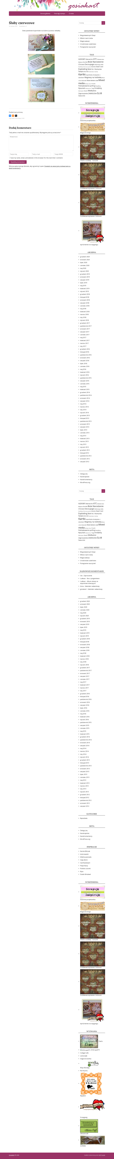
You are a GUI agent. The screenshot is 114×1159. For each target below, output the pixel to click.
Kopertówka (18, 118)
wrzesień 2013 (85, 424)
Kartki (13, 118)
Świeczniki (81, 96)
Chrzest (81, 64)
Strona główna (45, 14)
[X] (16, 116)
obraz (89, 83)
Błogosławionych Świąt (87, 35)
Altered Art (89, 59)
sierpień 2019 (84, 280)
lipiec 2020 (83, 262)
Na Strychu (84, 1071)
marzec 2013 (84, 441)
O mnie (71, 14)
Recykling (97, 86)
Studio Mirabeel (85, 874)
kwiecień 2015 (84, 389)
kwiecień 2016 (84, 372)
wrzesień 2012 (85, 459)
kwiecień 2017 (84, 340)
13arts (100, 1041)
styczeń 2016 (84, 375)
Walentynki (81, 91)
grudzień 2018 (85, 294)
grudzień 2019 (85, 274)
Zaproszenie (83, 93)
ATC (95, 59)
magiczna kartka (85, 1059)
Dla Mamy (80, 66)
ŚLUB (23, 118)
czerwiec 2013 (84, 433)
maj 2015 (83, 387)
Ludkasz (83, 578)
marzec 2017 (84, 343)
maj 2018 (83, 309)
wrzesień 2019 (85, 277)
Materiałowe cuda (92, 80)
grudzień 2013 (85, 415)
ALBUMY (81, 59)
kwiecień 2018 (84, 312)
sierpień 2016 (84, 361)
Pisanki (93, 83)
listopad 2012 (84, 453)
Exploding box (84, 69)
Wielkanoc (92, 90)
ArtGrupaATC (95, 1050)
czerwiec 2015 (84, 384)
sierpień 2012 (84, 462)
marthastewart (85, 863)
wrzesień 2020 (85, 260)
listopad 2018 (84, 297)
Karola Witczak (85, 851)
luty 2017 (83, 346)
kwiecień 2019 (84, 289)
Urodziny (98, 88)
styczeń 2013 (84, 447)
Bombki (85, 62)
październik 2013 (85, 421)
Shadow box (88, 88)
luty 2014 (83, 410)
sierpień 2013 (84, 427)
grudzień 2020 (85, 257)
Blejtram (80, 62)
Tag (92, 88)
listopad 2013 (84, 418)
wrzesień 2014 (85, 398)
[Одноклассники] (13, 116)
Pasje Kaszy (84, 866)
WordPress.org (85, 482)
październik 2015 (85, 378)
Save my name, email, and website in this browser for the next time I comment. (37, 158)
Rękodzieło (83, 818)
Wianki (85, 91)
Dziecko (93, 67)
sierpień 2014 (84, 401)
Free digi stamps (59, 14)
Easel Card (99, 67)
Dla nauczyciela (87, 66)
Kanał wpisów (84, 477)
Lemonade (83, 1056)
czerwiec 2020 (84, 265)
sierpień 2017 (84, 332)
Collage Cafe (84, 1053)
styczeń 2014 (84, 413)
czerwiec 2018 (84, 306)
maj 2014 (83, 404)
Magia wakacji (85, 41)
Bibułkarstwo (100, 59)
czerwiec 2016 (84, 366)
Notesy (86, 83)
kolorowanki (84, 854)
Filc (92, 69)
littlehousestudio (85, 857)
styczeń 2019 (84, 291)
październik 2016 (85, 355)
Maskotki (84, 80)
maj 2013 (83, 436)
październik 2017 (85, 326)
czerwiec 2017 (84, 335)
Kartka (96, 71)
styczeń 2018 (84, 320)
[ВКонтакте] (10, 116)
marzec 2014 (84, 407)
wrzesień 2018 (85, 300)
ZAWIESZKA (92, 93)
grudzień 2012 (85, 450)
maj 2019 (83, 286)
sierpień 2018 (84, 303)
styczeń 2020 (84, 271)
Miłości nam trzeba (86, 38)
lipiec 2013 (83, 430)
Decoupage (89, 64)
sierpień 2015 (84, 381)
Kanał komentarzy (86, 479)
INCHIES (86, 71)
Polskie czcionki (85, 868)
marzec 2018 (84, 314)
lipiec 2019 (83, 283)
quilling (92, 86)
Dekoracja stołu (98, 64)
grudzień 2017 (85, 323)
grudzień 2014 (85, 392)
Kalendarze (91, 71)
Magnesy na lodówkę (93, 77)
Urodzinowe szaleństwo (88, 44)
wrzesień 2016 (85, 358)
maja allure (84, 860)
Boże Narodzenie (95, 61)
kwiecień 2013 (84, 439)
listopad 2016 (84, 352)
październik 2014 (85, 395)
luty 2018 (83, 317)
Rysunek (81, 88)
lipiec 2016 (83, 364)
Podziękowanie (83, 86)
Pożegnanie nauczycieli (88, 47)
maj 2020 (83, 268)
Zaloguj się (83, 474)
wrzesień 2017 (85, 329)
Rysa (81, 871)
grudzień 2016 (85, 349)
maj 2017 (83, 337)
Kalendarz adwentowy (92, 586)
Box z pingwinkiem (93, 578)
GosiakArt (12, 1155)
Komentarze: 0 (23, 26)
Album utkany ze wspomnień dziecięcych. (89, 582)
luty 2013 (83, 444)
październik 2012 (85, 456)
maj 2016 (83, 369)
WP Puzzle (102, 1155)
